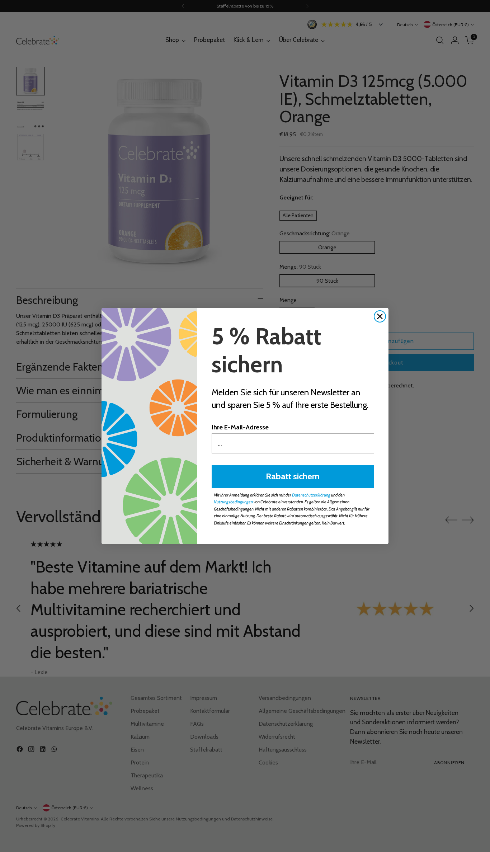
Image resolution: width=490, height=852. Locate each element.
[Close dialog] (380, 316)
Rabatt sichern (293, 476)
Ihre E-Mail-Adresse (240, 427)
